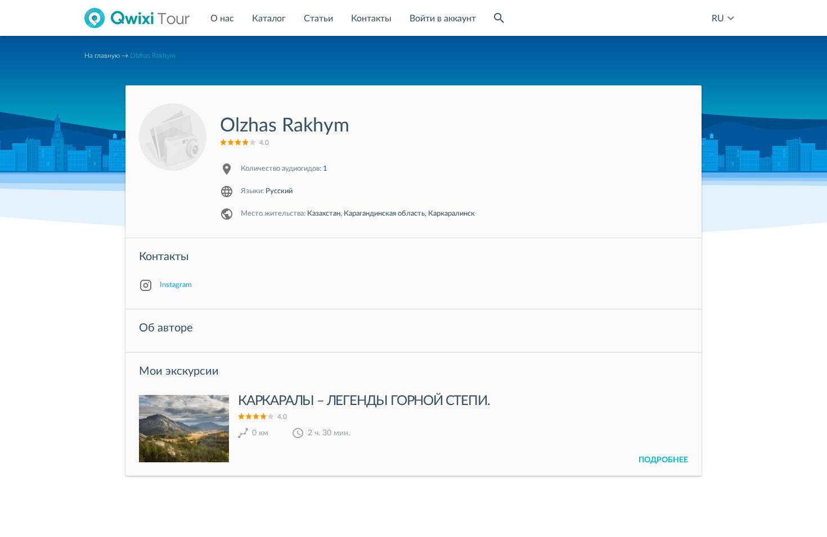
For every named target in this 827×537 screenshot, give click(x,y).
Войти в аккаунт (443, 18)
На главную (102, 55)
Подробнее (663, 460)
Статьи (318, 18)
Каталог (269, 18)
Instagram (176, 285)
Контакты (371, 18)
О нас (222, 18)
